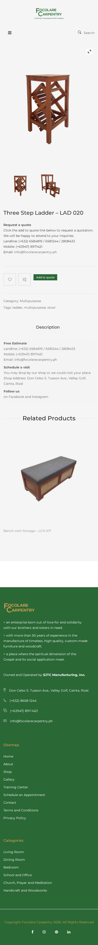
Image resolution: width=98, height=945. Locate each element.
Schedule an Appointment (24, 795)
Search (89, 33)
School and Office (17, 875)
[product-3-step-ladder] (20, 184)
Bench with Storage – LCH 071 (27, 531)
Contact (9, 803)
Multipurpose (30, 301)
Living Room (13, 852)
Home (8, 756)
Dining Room (14, 860)
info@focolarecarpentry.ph (35, 252)
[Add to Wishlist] (9, 279)
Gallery (9, 779)
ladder (18, 307)
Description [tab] (48, 327)
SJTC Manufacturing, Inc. (64, 675)
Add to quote (45, 277)
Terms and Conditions (20, 810)
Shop (7, 772)
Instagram (40, 397)
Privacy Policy (14, 818)
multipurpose (35, 307)
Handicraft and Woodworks (25, 890)
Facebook (16, 397)
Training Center (15, 787)
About (8, 764)
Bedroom (11, 867)
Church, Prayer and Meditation (27, 883)
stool (51, 307)
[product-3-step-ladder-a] (50, 184)
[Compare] (26, 279)
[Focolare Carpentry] (49, 14)
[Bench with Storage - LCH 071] (49, 479)
